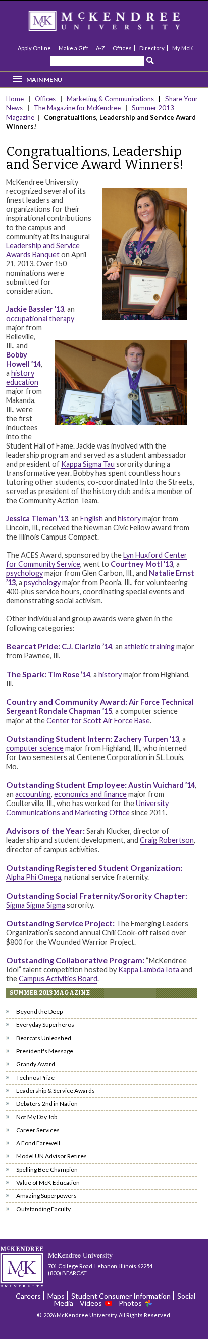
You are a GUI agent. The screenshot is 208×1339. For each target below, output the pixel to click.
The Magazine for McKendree (77, 108)
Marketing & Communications (110, 99)
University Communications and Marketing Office (87, 808)
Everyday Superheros (45, 1024)
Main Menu (44, 79)
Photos (130, 1303)
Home (15, 99)
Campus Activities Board (58, 978)
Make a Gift (73, 47)
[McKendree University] (117, 24)
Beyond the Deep (39, 1011)
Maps (56, 1295)
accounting (33, 794)
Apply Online (34, 47)
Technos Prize (35, 1077)
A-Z (100, 47)
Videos (91, 1303)
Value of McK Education (48, 1182)
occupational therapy (40, 318)
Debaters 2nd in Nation (47, 1103)
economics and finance (90, 794)
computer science (35, 748)
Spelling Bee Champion (47, 1169)
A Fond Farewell (38, 1143)
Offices (122, 47)
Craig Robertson (167, 840)
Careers (28, 1295)
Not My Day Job (36, 1116)
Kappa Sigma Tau (88, 464)
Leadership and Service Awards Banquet (43, 250)
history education (22, 377)
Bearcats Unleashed (43, 1038)
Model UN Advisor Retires (51, 1156)
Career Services (38, 1130)
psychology (24, 573)
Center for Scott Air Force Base (98, 720)
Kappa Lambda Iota (148, 969)
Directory (152, 47)
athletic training (149, 646)
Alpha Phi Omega (33, 877)
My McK (182, 47)
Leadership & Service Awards (55, 1090)
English (91, 518)
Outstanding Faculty (43, 1209)
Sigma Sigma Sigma (35, 905)
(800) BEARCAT (67, 1273)
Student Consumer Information (121, 1295)
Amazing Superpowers (46, 1195)
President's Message (44, 1051)
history (129, 518)
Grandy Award (35, 1064)
